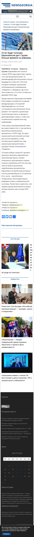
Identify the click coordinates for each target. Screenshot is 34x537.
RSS (3, 442)
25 (9, 476)
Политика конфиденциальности (24, 524)
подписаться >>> (16, 205)
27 (17, 476)
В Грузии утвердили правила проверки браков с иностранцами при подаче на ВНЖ (15, 419)
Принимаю (6, 534)
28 (21, 476)
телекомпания (20, 146)
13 (17, 469)
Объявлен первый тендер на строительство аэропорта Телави (14, 424)
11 (9, 469)
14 (21, 469)
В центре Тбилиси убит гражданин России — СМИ (16, 428)
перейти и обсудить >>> (19, 210)
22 (25, 473)
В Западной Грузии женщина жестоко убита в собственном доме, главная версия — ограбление (16, 432)
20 (17, 473)
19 (13, 473)
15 (25, 469)
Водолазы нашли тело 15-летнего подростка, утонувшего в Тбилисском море (15, 437)
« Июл (3, 482)
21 (21, 473)
